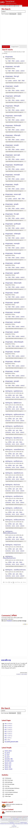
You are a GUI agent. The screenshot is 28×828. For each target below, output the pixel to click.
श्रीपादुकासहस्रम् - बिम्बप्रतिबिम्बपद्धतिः (14, 165)
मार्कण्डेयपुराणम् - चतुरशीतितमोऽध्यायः (14, 426)
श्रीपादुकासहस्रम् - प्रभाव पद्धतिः (12, 67)
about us (25, 817)
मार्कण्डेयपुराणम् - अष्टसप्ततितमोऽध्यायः (14, 473)
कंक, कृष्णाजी (7, 753)
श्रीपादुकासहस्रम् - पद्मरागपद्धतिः (12, 352)
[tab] (6, 46)
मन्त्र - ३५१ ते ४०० (8, 725)
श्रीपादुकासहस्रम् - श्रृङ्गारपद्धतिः (12, 303)
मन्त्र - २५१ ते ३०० (8, 729)
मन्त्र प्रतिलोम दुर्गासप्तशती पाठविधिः (11, 741)
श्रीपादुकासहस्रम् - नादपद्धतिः (12, 86)
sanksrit (22, 61)
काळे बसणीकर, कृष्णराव (9, 761)
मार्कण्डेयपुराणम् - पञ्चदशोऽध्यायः (13, 545)
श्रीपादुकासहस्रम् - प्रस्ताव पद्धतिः (12, 155)
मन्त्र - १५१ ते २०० (8, 733)
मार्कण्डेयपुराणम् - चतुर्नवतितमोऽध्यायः (14, 391)
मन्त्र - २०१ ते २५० (8, 731)
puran (13, 397)
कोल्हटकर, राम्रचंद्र (8, 769)
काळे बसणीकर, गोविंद (9, 759)
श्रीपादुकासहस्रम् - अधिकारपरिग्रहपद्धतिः (14, 342)
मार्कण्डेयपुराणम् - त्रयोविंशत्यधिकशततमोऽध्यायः (10, 532)
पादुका (9, 61)
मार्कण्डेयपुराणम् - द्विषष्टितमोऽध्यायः (13, 403)
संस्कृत (13, 61)
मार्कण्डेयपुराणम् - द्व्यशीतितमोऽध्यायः (14, 496)
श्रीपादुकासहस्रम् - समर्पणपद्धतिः (12, 263)
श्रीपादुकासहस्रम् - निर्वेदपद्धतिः (12, 106)
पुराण (14, 395)
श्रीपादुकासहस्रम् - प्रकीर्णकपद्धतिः (13, 96)
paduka (17, 61)
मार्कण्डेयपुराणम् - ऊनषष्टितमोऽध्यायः (13, 508)
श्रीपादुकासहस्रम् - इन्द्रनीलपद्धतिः (13, 322)
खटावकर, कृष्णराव (8, 751)
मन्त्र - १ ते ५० (7, 739)
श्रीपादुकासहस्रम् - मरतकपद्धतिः (12, 244)
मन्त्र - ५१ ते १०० (8, 737)
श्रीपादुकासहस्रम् (9, 57)
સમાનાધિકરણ (6, 660)
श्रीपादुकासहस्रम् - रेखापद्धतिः (12, 293)
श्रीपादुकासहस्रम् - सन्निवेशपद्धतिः (13, 362)
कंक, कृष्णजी (7, 757)
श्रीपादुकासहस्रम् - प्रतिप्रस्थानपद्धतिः (13, 283)
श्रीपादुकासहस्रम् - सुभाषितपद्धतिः (13, 224)
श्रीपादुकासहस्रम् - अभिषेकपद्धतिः (13, 234)
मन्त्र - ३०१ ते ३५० (8, 727)
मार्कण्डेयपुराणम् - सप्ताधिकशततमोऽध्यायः (15, 520)
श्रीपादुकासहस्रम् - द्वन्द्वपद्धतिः (12, 332)
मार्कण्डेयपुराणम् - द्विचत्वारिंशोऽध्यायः (14, 438)
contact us (14, 817)
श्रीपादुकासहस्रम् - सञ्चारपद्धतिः (12, 175)
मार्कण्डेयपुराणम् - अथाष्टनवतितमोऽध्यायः (14, 450)
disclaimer (20, 817)
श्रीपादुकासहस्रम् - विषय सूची (12, 76)
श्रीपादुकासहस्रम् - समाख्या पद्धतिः (13, 194)
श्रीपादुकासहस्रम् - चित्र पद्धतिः (12, 214)
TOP (25, 624)
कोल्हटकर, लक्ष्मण (8, 765)
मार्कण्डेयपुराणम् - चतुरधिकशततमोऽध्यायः (15, 415)
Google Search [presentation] (15, 46)
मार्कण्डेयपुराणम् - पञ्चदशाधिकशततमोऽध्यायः (9, 557)
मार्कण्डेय (9, 395)
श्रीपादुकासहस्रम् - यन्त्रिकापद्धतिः (12, 135)
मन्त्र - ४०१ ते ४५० (8, 723)
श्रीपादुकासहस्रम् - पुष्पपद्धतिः (12, 204)
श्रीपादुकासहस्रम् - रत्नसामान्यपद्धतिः (13, 116)
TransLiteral (12, 822)
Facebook (9, 621)
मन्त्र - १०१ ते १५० (8, 735)
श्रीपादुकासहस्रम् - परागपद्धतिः (12, 372)
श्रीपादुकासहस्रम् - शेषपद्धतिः (12, 185)
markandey (8, 397)
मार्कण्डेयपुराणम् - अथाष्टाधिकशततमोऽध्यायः (15, 570)
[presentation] (6, 46)
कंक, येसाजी (7, 755)
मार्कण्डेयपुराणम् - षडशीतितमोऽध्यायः (14, 461)
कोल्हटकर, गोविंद (8, 767)
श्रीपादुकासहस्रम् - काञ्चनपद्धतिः (12, 313)
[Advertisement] (14, 30)
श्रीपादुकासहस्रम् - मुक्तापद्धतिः (12, 381)
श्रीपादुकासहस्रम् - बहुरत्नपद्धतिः (12, 273)
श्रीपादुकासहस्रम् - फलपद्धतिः (12, 145)
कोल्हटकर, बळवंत (8, 763)
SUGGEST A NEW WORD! (21, 674)
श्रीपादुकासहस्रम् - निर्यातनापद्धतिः (13, 253)
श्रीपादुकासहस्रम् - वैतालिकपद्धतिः (13, 126)
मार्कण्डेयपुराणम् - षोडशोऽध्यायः (12, 485)
